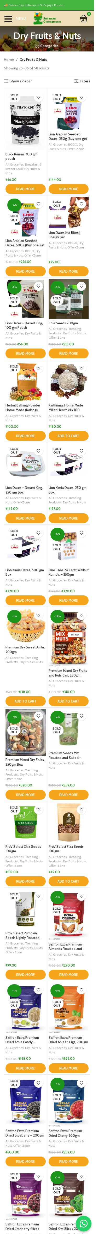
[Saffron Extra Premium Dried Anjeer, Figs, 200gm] (69, 1007)
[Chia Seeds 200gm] (69, 299)
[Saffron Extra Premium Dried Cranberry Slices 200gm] (25, 1194)
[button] (69, 436)
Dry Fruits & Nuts (74, 333)
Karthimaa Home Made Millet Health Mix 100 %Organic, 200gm (66, 409)
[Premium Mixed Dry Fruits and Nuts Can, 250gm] (69, 637)
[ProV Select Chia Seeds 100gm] (25, 823)
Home (9, 59)
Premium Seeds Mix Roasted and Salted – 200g (65, 757)
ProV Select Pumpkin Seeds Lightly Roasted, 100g (22, 937)
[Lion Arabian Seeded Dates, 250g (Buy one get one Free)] (69, 110)
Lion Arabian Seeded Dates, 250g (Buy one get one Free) (68, 138)
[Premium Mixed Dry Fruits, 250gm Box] (25, 732)
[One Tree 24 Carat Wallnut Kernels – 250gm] (69, 546)
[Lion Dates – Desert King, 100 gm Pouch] (25, 299)
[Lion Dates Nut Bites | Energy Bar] (69, 212)
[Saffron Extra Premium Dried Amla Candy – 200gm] (25, 1007)
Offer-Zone (75, 149)
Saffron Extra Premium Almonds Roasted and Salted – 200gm (65, 948)
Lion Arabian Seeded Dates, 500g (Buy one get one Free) (24, 245)
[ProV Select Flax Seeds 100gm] (69, 823)
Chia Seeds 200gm (63, 323)
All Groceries (14, 164)
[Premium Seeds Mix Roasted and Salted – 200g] (69, 729)
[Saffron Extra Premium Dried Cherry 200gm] (69, 1101)
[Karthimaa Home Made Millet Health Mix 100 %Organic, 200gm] (69, 381)
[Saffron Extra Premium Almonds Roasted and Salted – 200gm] (69, 914)
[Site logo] (47, 18)
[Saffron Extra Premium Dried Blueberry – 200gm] (25, 1101)
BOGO (72, 144)
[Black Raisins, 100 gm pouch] (25, 120)
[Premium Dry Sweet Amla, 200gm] (25, 625)
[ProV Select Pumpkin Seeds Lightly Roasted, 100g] (25, 909)
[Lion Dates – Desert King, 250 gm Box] (25, 464)
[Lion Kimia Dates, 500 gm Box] (25, 546)
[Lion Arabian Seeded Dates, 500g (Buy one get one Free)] (25, 217)
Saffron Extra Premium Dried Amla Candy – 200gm (22, 1042)
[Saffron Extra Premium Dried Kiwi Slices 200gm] (69, 1194)
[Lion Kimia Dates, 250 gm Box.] (69, 464)
